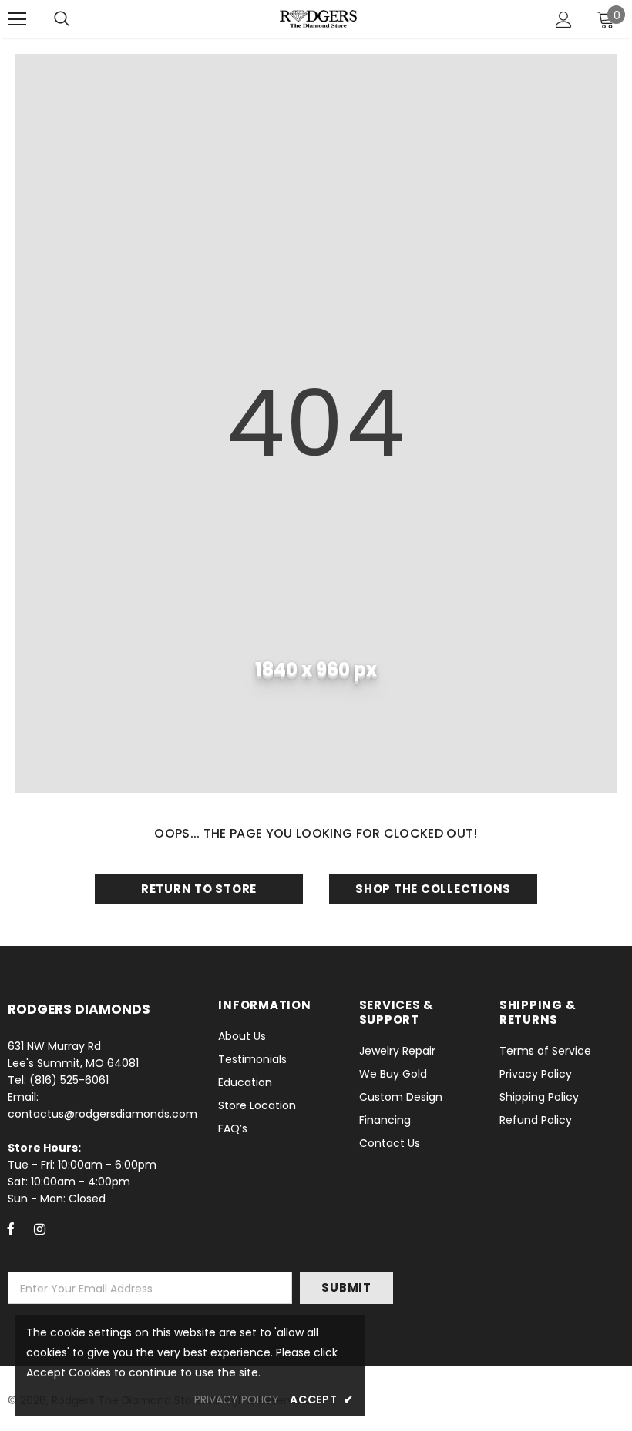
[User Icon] (564, 20)
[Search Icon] (61, 19)
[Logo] (318, 18)
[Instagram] (39, 1228)
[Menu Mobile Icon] (17, 19)
